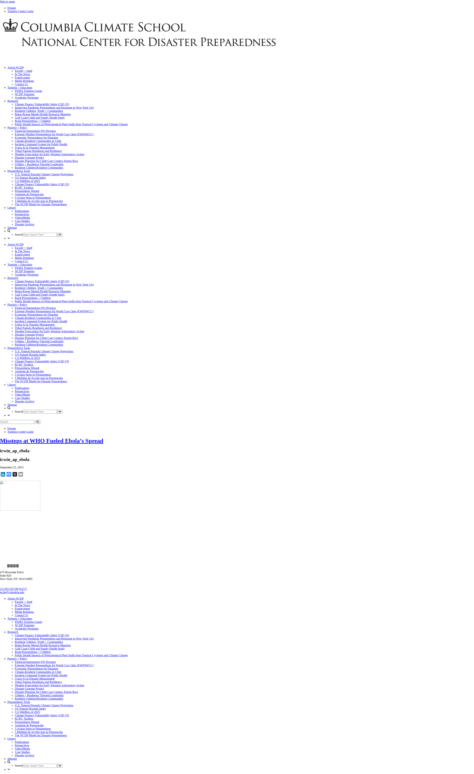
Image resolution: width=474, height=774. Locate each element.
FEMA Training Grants (28, 90)
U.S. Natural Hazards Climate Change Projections (44, 174)
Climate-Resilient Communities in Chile (38, 141)
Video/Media (22, 217)
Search (19, 234)
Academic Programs (27, 97)
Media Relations (24, 80)
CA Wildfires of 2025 (27, 181)
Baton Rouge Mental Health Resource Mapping (43, 114)
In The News (22, 74)
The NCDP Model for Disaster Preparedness (41, 204)
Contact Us (21, 84)
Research (12, 100)
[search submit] (59, 235)
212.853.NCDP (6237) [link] (13, 589)
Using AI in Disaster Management (35, 147)
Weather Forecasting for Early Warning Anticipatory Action (49, 154)
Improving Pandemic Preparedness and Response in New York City (54, 107)
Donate (11, 7)
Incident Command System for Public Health (41, 144)
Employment (22, 77)
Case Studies (22, 221)
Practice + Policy (17, 127)
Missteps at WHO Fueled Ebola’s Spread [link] (51, 440)
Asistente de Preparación (29, 194)
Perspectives (22, 214)
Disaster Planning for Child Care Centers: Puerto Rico (46, 161)
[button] (240, 233)
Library (11, 207)
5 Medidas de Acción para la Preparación (39, 201)
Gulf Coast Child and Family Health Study (40, 117)
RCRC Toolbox (24, 187)
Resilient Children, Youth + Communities (39, 111)
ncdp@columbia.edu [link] (12, 592)
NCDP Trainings (24, 94)
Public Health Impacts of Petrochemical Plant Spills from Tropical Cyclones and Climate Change (71, 124)
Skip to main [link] (7, 1)
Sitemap (12, 227)
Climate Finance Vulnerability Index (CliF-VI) (42, 104)
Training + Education (19, 87)
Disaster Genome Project (29, 157)
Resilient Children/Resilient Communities (39, 167)
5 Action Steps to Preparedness (33, 197)
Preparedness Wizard (27, 191)
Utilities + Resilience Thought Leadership (39, 164)
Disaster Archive (24, 224)
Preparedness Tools (18, 171)
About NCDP (15, 67)
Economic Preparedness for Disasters (36, 137)
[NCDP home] (107, 559)
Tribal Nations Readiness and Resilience (38, 151)
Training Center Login (20, 11)
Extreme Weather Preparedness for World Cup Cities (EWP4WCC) (54, 134)
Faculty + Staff (23, 70)
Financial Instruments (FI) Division (35, 131)
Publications (22, 211)
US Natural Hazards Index (30, 177)
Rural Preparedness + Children (33, 121)
